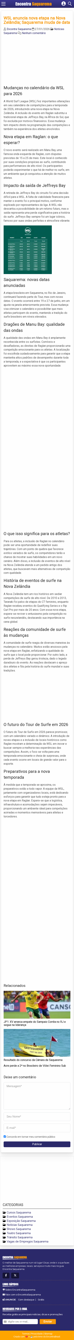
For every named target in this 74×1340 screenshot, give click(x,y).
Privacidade (37, 1334)
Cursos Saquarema (19, 1212)
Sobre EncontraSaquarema (20, 1289)
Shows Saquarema (19, 1229)
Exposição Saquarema (21, 1221)
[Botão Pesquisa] (70, 3)
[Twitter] (15, 1275)
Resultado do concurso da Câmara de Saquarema (33, 1060)
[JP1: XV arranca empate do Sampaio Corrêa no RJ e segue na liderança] (37, 1005)
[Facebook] (6, 1275)
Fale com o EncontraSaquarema (23, 1294)
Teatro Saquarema (19, 1233)
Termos (25, 1334)
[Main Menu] (3, 3)
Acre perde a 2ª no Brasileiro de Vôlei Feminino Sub (35, 1065)
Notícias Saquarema (20, 1224)
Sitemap (48, 1334)
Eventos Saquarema (20, 1216)
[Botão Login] (63, 4)
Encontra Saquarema (19, 29)
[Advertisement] (29, 59)
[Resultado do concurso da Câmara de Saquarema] (37, 1043)
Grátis (41, 1299)
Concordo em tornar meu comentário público (31, 1136)
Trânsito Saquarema (20, 1237)
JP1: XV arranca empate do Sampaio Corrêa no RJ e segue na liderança (35, 1023)
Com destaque (26, 1299)
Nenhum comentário (34, 33)
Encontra (33, 3)
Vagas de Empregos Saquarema (27, 1241)
